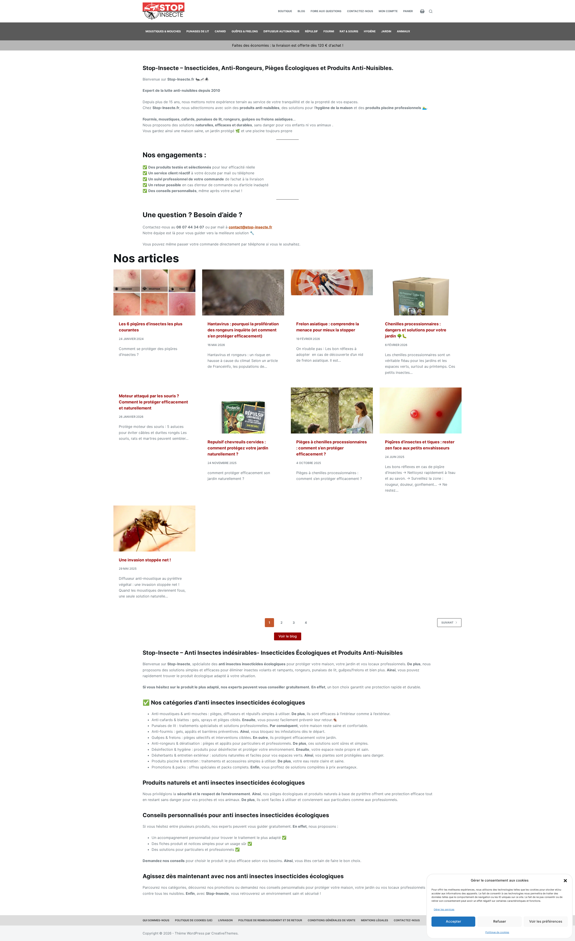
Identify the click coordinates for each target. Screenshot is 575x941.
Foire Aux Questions (326, 11)
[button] (565, 880)
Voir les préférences (545, 921)
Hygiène (370, 31)
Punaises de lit (197, 31)
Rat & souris (349, 31)
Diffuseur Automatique (281, 31)
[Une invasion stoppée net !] (154, 528)
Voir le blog (288, 636)
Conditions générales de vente (331, 920)
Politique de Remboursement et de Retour (270, 920)
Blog (301, 11)
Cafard (220, 31)
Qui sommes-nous (156, 920)
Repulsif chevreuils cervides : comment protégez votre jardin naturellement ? (238, 448)
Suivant (447, 622)
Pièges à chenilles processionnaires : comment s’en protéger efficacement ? (331, 448)
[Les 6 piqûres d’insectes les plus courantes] (154, 292)
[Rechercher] (430, 11)
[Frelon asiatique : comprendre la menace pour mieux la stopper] (332, 292)
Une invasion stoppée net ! (145, 560)
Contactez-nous (360, 11)
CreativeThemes (224, 933)
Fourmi (328, 31)
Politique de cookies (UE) (193, 920)
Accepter (453, 921)
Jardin (386, 31)
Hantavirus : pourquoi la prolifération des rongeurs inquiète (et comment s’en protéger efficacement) (243, 330)
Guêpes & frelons (245, 31)
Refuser (499, 921)
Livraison (225, 920)
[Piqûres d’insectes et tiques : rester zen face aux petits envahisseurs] (421, 410)
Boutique (285, 11)
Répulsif (311, 31)
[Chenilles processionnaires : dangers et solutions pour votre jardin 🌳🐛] (421, 292)
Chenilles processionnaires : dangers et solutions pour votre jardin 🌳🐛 (415, 330)
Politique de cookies (497, 932)
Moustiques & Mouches (163, 31)
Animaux (403, 31)
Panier (408, 11)
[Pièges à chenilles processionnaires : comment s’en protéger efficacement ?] (332, 410)
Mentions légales (374, 920)
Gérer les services (444, 909)
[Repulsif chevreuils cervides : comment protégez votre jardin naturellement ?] (243, 410)
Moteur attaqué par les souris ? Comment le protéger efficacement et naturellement (153, 402)
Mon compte (388, 11)
